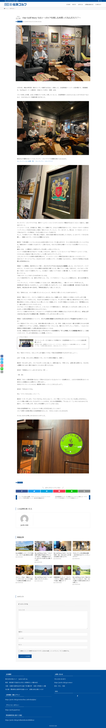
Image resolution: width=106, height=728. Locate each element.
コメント (21, 610)
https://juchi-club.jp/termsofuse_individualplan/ (20, 699)
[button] (22, 491)
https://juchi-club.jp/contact (63, 682)
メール (20, 638)
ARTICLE (20, 21)
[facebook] (99, 1)
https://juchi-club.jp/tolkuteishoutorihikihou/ (19, 720)
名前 (20, 632)
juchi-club (24, 525)
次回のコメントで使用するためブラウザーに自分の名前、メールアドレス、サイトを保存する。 (45, 651)
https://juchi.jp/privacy (12, 710)
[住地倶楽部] (15, 4)
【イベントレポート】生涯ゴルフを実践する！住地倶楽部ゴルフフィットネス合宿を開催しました (60, 341)
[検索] (101, 1)
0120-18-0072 (61, 679)
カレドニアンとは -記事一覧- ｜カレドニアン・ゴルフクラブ (35, 161)
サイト (20, 644)
